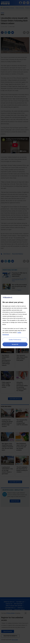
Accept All (15, 344)
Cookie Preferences (15, 339)
